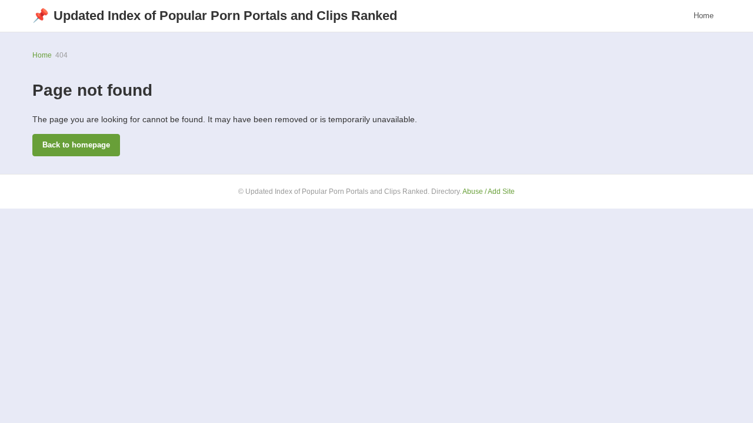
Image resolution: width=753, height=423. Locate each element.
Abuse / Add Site (488, 191)
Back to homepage (76, 144)
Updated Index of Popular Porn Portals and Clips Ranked (214, 15)
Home (704, 15)
